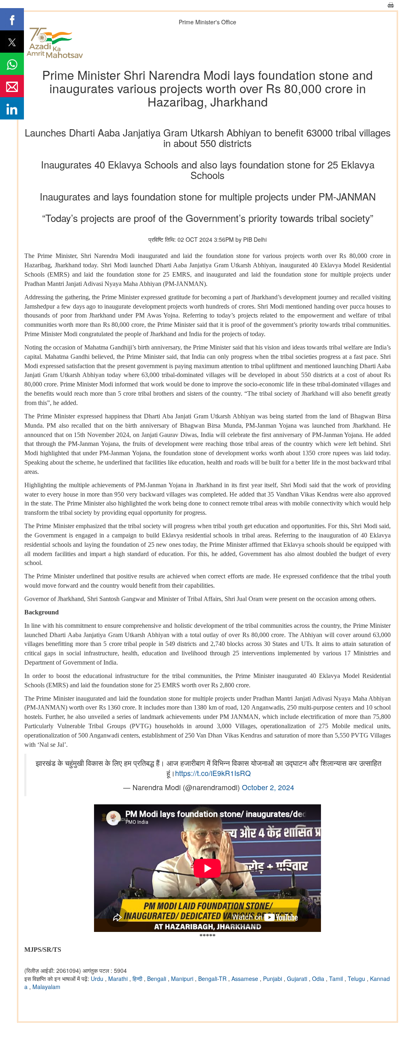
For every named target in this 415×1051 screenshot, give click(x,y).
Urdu (98, 978)
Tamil (336, 978)
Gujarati (298, 978)
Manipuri (183, 978)
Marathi (118, 978)
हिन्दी (138, 978)
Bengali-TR (213, 978)
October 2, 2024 (268, 787)
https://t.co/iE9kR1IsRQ (213, 773)
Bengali (157, 978)
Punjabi (273, 978)
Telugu (357, 978)
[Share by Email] (12, 86)
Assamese (245, 978)
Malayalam (46, 987)
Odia (319, 978)
